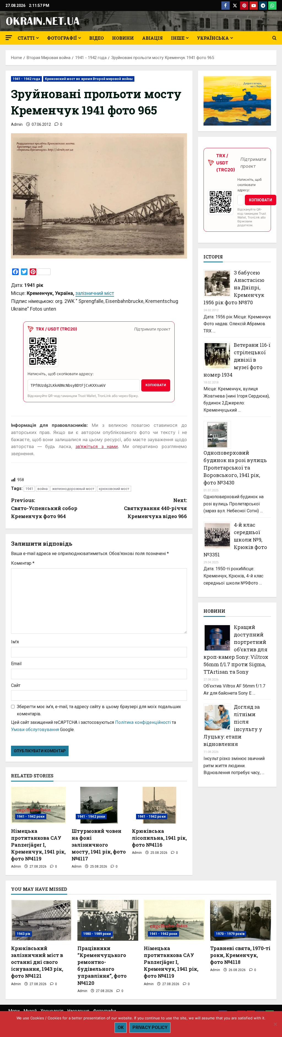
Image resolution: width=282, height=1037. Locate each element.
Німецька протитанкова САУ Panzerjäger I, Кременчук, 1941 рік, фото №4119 (38, 845)
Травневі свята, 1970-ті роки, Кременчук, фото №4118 (240, 955)
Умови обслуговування (35, 729)
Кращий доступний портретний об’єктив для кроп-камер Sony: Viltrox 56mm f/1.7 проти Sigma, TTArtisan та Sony (236, 649)
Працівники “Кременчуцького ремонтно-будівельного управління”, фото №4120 (102, 965)
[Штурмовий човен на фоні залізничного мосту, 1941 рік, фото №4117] (99, 805)
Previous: (44, 508)
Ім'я (15, 641)
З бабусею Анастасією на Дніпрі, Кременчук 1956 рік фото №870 (234, 287)
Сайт (15, 685)
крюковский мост (114, 489)
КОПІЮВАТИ (155, 385)
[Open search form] (274, 38)
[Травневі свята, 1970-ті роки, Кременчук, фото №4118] (240, 920)
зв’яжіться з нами (96, 446)
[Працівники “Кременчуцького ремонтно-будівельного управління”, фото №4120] (107, 920)
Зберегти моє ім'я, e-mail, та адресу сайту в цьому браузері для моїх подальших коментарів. (99, 710)
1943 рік (23, 934)
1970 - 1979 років (230, 934)
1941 (29, 489)
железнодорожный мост (73, 489)
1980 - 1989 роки (97, 934)
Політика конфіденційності (143, 722)
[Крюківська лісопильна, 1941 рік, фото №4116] (159, 805)
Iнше (178, 38)
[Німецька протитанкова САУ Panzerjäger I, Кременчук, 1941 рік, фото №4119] (38, 805)
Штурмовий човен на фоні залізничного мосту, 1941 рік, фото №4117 (99, 845)
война (42, 489)
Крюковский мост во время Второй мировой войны (89, 79)
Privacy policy (149, 1027)
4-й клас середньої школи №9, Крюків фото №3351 (235, 539)
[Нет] (275, 1024)
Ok (121, 1027)
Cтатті (26, 38)
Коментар (22, 563)
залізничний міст (94, 293)
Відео (96, 38)
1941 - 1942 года (26, 79)
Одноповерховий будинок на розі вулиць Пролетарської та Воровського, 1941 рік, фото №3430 (235, 467)
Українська (213, 38)
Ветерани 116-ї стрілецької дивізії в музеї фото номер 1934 (237, 360)
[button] (9, 37)
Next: (155, 508)
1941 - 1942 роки (31, 817)
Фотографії (62, 38)
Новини (123, 38)
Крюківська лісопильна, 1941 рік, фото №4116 (159, 838)
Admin (17, 124)
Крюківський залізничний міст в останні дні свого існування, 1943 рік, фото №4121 (37, 962)
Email (16, 663)
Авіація (152, 38)
